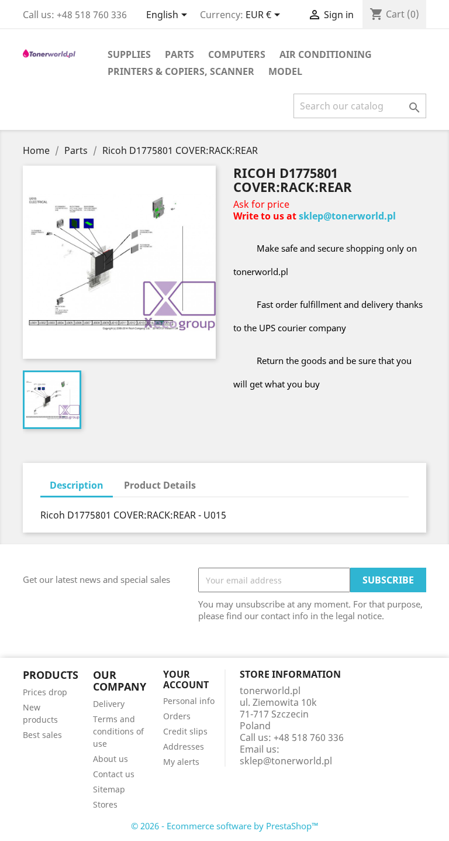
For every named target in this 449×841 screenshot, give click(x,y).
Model (285, 71)
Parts (179, 54)
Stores (105, 804)
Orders (177, 716)
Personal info (189, 700)
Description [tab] (76, 485)
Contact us (113, 774)
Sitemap (109, 789)
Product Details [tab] (160, 485)
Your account (186, 679)
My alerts (181, 761)
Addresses (183, 746)
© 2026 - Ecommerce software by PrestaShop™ (225, 826)
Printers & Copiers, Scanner (181, 71)
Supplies (129, 54)
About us (110, 758)
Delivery (109, 703)
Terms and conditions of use (118, 731)
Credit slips (185, 731)
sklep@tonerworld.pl (347, 216)
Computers (236, 54)
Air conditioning (325, 54)
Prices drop (45, 692)
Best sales (42, 734)
